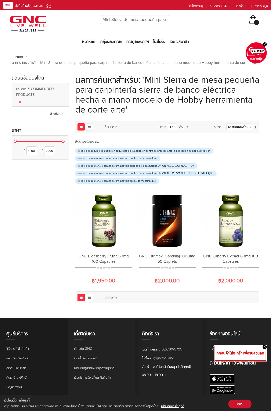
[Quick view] (119, 244)
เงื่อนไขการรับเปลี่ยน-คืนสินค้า (92, 377)
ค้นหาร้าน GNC (220, 6)
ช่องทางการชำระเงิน (18, 358)
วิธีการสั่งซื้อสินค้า (17, 348)
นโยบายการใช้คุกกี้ (172, 406)
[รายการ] (89, 127)
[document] (135, 403)
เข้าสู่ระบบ (242, 6)
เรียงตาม (218, 127)
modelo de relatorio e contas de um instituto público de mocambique (117, 158)
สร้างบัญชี (261, 6)
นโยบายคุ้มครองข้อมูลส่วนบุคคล (94, 368)
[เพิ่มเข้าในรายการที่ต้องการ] (98, 244)
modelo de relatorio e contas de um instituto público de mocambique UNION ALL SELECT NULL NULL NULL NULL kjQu (145, 173)
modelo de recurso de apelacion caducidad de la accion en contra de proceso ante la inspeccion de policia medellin (144, 151)
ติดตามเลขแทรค (16, 368)
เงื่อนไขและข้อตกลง (85, 358)
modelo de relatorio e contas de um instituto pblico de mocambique (117, 181)
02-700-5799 (171, 349)
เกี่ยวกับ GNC (83, 348)
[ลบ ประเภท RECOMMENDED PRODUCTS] (40, 101)
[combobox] (135, 19)
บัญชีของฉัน (14, 387)
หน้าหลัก (18, 57)
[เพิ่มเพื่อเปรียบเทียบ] (109, 244)
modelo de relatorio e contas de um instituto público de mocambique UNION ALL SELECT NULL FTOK (136, 166)
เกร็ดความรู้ (196, 6)
